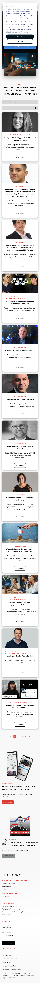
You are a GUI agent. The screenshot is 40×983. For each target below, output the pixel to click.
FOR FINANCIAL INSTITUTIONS (14, 880)
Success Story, (15, 135)
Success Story (20, 347)
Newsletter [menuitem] (6, 933)
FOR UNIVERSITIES (9, 893)
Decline (20, 41)
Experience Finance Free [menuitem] (11, 906)
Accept (20, 36)
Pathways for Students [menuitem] (11, 909)
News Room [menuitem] (6, 927)
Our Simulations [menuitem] (8, 948)
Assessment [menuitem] (6, 886)
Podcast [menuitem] (5, 930)
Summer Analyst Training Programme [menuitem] (17, 912)
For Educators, (10, 296)
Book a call (8, 943)
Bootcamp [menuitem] (6, 915)
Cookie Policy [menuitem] (6, 962)
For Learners (20, 186)
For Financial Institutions (15, 298)
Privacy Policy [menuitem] (7, 955)
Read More (20, 157)
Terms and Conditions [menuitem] (9, 959)
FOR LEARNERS (8, 903)
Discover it (8, 856)
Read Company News (20, 47)
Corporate (26, 135)
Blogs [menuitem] (4, 924)
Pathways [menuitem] (5, 897)
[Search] (35, 108)
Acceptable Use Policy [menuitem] (9, 966)
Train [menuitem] (4, 889)
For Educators (20, 546)
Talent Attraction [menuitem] (8, 883)
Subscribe (7, 802)
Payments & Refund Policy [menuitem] (11, 969)
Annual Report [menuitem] (8, 935)
